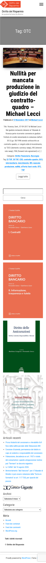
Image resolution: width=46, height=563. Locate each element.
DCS (41, 159)
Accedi (8, 520)
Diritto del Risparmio (13, 11)
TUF (23, 170)
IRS (31, 163)
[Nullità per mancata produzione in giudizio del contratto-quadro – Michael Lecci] (23, 58)
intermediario (11, 163)
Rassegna (35, 156)
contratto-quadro (31, 159)
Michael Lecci (37, 120)
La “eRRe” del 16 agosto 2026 (17, 467)
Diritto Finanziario (22, 156)
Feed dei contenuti (13, 524)
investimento (23, 163)
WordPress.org (11, 531)
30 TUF (16, 159)
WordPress (26, 558)
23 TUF (9, 159)
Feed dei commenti (13, 527)
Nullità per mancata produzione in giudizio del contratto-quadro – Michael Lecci (23, 93)
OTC (39, 166)
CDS (21, 159)
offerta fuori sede (29, 166)
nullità (17, 166)
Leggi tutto (23, 176)
